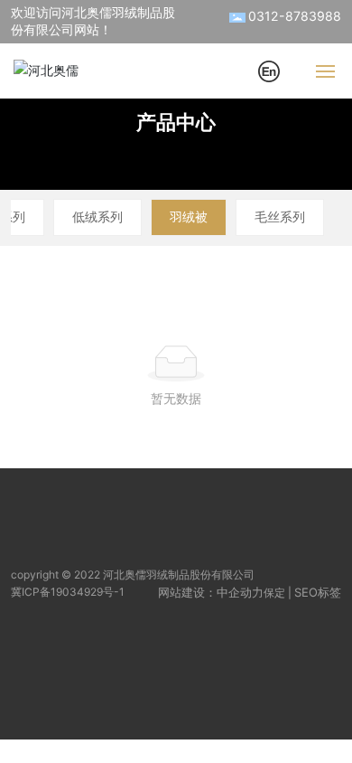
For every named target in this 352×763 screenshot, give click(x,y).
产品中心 (176, 122)
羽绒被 (189, 216)
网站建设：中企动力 (211, 592)
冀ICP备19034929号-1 (68, 591)
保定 (274, 592)
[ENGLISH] (269, 69)
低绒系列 (97, 216)
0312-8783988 (294, 16)
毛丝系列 (280, 216)
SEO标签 (317, 592)
